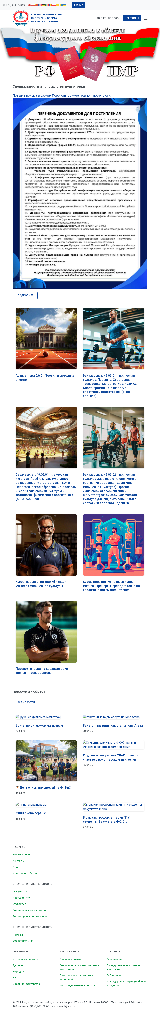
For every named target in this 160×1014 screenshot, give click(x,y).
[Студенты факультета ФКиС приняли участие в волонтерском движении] (113, 744)
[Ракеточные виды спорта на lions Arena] (113, 717)
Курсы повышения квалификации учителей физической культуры (41, 584)
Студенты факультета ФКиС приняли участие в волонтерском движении (110, 757)
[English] (29, 5)
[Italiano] (47, 5)
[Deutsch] (43, 5)
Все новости (26, 702)
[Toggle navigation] (145, 18)
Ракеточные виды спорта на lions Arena (113, 725)
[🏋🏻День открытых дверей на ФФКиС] (46, 760)
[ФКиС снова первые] (46, 805)
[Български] (33, 5)
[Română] (50, 5)
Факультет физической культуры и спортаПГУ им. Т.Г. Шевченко (47, 18)
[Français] (40, 5)
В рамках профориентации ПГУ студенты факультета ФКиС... (106, 819)
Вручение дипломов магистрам (39, 725)
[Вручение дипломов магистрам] (46, 717)
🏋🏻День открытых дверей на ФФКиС (43, 787)
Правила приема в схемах (32, 95)
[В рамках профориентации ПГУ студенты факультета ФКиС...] (113, 807)
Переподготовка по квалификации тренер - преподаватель (42, 671)
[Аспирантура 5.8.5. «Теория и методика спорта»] (46, 338)
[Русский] (54, 5)
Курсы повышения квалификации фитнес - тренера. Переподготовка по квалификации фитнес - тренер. (111, 586)
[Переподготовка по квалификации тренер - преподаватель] (46, 632)
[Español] (58, 5)
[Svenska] (61, 5)
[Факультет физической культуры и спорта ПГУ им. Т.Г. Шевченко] (21, 18)
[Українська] (65, 5)
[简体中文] (36, 5)
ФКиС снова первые (31, 813)
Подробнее (25, 295)
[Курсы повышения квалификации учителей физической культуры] (46, 545)
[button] (6, 54)
